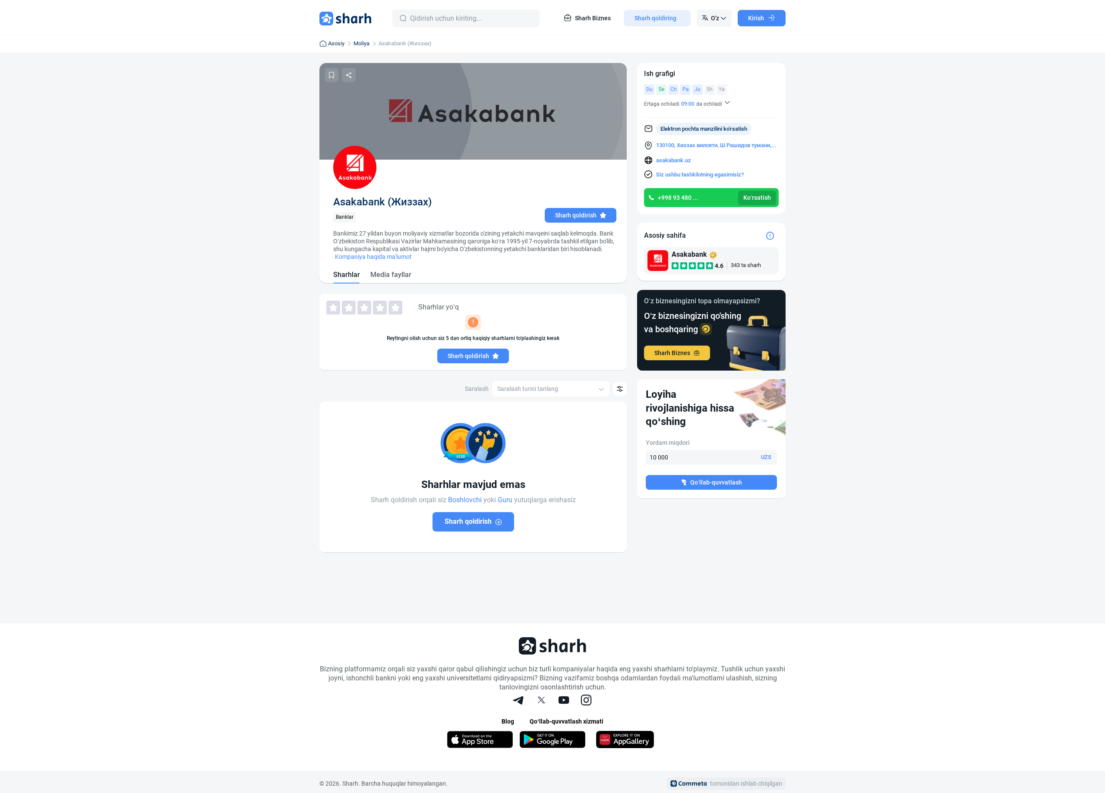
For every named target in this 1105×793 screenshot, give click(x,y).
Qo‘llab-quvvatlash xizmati (566, 721)
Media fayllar (390, 275)
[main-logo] (345, 18)
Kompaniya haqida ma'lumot (373, 256)
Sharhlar (346, 275)
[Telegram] (518, 701)
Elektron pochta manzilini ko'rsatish (703, 129)
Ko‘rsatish (757, 197)
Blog (508, 721)
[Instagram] (586, 701)
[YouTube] (563, 701)
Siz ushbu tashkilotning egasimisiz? (700, 174)
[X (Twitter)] (541, 701)
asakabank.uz (673, 160)
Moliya (361, 43)
